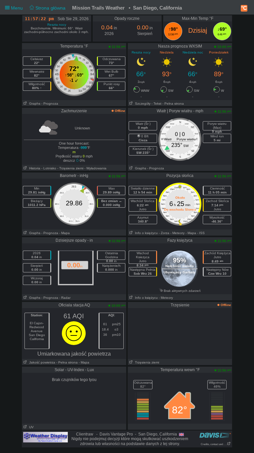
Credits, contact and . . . (214, 444)
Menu (37, 8)
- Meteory (177, 233)
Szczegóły (141, 103)
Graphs (33, 103)
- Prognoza (49, 103)
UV (30, 427)
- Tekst (156, 103)
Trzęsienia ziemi (146, 362)
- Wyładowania (95, 168)
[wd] (45, 437)
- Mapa (64, 233)
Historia (33, 168)
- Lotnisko (48, 168)
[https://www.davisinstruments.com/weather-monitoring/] (215, 435)
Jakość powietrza (41, 362)
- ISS (201, 233)
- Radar (64, 297)
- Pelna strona (173, 103)
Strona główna (49, 8)
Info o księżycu (145, 233)
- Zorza (164, 233)
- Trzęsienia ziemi (70, 168)
